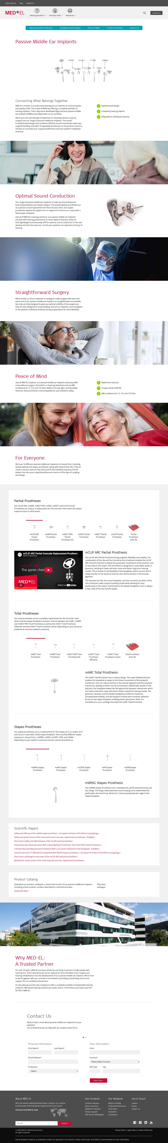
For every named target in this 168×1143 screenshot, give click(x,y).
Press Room (112, 1109)
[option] (84, 570)
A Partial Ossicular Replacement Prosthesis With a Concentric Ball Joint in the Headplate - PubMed (56, 849)
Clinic (92, 1048)
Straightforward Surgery (70, 28)
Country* (94, 1057)
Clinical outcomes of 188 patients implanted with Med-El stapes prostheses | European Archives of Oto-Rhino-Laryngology (67, 852)
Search (64, 1123)
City (104, 1067)
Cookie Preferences (145, 1130)
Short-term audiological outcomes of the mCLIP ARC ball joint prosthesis (45, 856)
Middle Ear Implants (93, 1109)
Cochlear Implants (92, 1103)
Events (134, 1106)
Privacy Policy (120, 1130)
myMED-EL (30, 3)
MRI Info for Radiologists (94, 1115)
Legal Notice (132, 1130)
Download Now (21, 891)
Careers (135, 1103)
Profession (32, 1067)
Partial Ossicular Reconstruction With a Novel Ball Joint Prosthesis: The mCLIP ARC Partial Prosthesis (57, 845)
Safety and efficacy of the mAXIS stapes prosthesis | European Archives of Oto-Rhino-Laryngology (56, 833)
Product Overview (114, 28)
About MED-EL (10, 3)
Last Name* (59, 1048)
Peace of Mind (94, 28)
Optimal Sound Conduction (41, 28)
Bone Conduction (91, 1106)
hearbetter (112, 1112)
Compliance (112, 1115)
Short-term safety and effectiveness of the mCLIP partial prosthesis (43, 841)
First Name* (33, 1048)
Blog (21, 3)
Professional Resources (117, 1106)
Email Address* (34, 1057)
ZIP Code (93, 1067)
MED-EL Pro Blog (114, 1103)
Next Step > (98, 1080)
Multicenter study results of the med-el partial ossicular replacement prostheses (49, 860)
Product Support (91, 1112)
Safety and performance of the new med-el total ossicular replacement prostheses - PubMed (54, 837)
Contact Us (156, 13)
